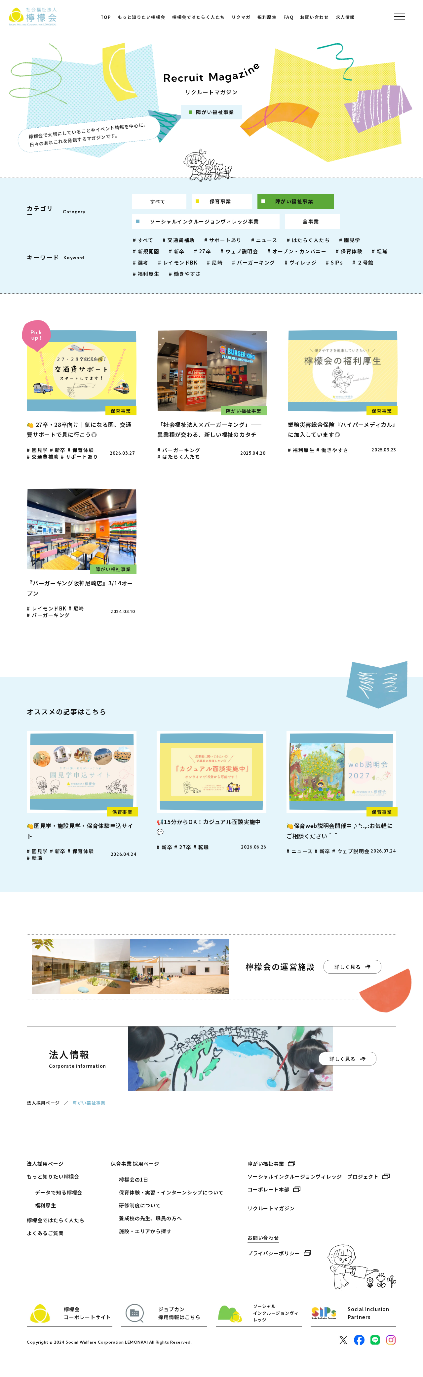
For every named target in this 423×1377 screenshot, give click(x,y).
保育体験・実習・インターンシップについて (171, 1192)
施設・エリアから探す (145, 1231)
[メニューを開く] (399, 16)
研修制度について (140, 1205)
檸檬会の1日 (133, 1179)
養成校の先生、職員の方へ (150, 1218)
